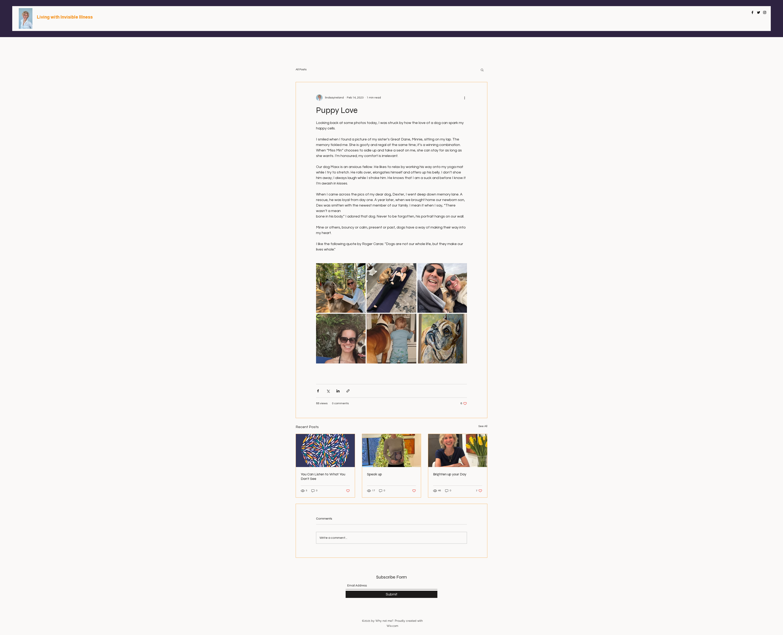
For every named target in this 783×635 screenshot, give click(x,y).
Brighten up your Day (449, 474)
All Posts (301, 69)
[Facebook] (752, 12)
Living (44, 17)
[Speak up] (391, 450)
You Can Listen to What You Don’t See (323, 476)
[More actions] (464, 97)
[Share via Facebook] (318, 391)
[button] (482, 69)
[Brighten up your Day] (457, 450)
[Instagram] (765, 12)
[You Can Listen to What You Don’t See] (325, 450)
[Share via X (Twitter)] (328, 391)
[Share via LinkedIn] (338, 391)
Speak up (374, 474)
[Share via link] (348, 391)
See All (482, 426)
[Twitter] (758, 12)
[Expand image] (341, 288)
